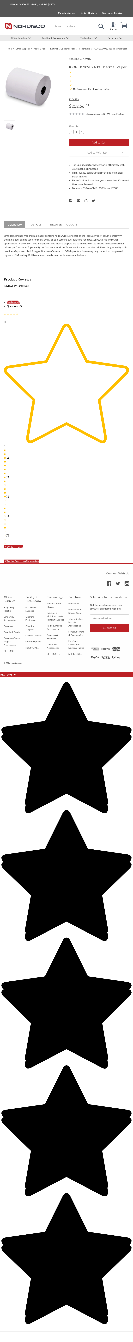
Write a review (102, 89)
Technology (86, 38)
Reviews (8, 674)
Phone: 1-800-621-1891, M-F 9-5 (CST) (32, 4)
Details (36, 224)
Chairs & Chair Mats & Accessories (75, 622)
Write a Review (115, 114)
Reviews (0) (13, 302)
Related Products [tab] (64, 224)
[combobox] (78, 26)
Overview (14, 224)
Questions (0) (14, 306)
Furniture (113, 38)
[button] (71, 88)
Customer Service (112, 12)
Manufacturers (66, 12)
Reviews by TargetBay (16, 285)
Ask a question (84, 89)
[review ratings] (71, 81)
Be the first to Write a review (23, 561)
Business (8, 626)
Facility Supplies (33, 641)
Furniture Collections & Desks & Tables (76, 644)
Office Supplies (19, 38)
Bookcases (73, 603)
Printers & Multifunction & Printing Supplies (55, 616)
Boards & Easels (12, 632)
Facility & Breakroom (53, 38)
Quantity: (74, 126)
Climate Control (33, 635)
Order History (88, 12)
